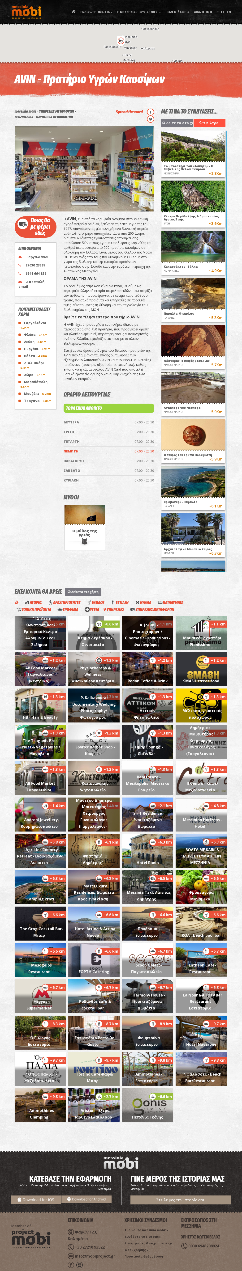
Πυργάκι (37, 348)
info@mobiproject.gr (95, 1256)
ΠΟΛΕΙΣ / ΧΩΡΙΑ (177, 11)
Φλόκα (36, 334)
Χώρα (34, 374)
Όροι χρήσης (135, 1250)
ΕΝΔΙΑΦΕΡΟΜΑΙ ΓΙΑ (96, 11)
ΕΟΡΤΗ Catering (94, 971)
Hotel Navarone (201, 1044)
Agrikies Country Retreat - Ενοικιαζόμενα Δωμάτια (40, 856)
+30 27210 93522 (90, 1247)
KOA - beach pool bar (201, 935)
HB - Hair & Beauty (40, 717)
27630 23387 (35, 265)
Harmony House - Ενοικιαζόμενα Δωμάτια (149, 1001)
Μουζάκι (37, 393)
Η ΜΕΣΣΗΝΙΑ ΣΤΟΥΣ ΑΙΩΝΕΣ (139, 11)
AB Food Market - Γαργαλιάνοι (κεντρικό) (41, 674)
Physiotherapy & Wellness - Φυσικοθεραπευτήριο (92, 674)
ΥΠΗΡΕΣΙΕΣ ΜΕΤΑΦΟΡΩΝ (56, 111)
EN (229, 12)
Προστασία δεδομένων (143, 1256)
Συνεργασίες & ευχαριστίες (147, 1243)
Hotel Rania (148, 862)
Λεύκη (35, 341)
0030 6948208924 (203, 1246)
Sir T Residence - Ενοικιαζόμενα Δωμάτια (148, 820)
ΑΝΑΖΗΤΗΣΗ (203, 11)
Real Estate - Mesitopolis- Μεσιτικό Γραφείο (147, 783)
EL (223, 12)
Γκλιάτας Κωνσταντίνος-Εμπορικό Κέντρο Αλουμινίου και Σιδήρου (40, 631)
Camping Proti (40, 899)
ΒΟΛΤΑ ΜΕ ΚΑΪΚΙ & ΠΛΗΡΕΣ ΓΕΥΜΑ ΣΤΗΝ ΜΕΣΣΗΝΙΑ (201, 856)
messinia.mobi (25, 111)
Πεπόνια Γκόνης (147, 1117)
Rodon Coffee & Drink (148, 681)
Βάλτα (35, 356)
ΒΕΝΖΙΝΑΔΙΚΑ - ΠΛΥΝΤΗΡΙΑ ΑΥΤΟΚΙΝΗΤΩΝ (44, 117)
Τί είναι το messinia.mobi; (145, 1230)
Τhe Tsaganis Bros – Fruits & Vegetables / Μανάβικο (40, 747)
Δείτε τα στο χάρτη (179, 123)
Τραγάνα (38, 400)
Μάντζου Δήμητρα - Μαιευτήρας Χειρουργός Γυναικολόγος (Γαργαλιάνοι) (95, 813)
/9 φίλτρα (209, 122)
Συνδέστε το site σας (142, 1236)
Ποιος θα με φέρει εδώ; (40, 227)
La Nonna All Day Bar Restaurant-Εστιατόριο (202, 1001)
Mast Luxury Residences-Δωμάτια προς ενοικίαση (94, 892)
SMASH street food (201, 681)
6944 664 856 (36, 273)
